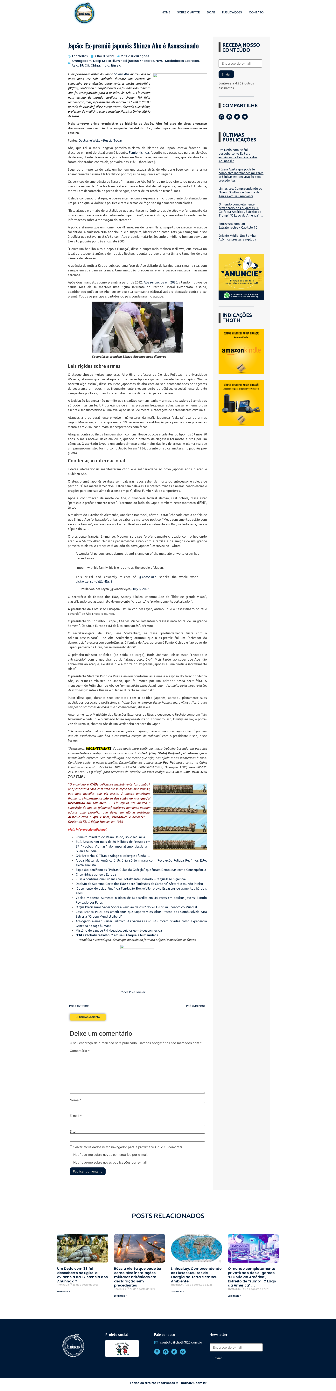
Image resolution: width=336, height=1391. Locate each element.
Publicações (232, 12)
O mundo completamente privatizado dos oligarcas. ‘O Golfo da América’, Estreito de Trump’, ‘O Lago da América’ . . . (241, 210)
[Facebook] (229, 117)
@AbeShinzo (148, 577)
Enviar (226, 74)
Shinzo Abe (121, 74)
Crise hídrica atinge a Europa (96, 874)
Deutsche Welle (89, 140)
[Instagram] (221, 117)
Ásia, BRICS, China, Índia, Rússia (96, 65)
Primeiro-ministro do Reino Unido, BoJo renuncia (110, 837)
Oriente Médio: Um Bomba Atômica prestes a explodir (237, 237)
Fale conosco (164, 1335)
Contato (256, 12)
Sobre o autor (188, 12)
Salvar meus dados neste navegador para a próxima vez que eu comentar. (128, 1147)
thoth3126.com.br (132, 992)
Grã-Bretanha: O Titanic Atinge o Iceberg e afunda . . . (113, 855)
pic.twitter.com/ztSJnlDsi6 (94, 581)
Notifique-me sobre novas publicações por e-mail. (110, 1162)
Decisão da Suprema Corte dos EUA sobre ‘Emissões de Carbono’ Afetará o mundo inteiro (139, 884)
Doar (211, 12)
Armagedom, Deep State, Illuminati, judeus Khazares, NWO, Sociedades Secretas (135, 61)
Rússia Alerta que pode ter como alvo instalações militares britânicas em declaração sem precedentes (241, 175)
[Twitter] (237, 117)
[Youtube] (245, 117)
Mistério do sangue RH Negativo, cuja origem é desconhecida (119, 930)
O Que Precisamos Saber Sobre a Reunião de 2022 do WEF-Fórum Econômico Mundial (136, 907)
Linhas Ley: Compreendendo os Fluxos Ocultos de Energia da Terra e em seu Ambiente (240, 192)
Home (166, 12)
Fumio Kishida (139, 152)
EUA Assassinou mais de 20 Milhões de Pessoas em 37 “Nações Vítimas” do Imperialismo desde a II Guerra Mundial (113, 846)
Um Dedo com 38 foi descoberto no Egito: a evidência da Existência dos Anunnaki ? (238, 155)
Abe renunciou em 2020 (160, 282)
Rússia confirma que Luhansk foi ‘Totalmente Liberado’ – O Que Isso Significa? (131, 879)
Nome (75, 1100)
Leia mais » (63, 1291)
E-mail (76, 1115)
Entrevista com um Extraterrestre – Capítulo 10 (238, 225)
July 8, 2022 (140, 589)
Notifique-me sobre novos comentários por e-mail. (110, 1155)
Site (72, 1131)
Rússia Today (112, 140)
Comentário (80, 1050)
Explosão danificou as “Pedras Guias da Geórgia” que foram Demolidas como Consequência (141, 869)
